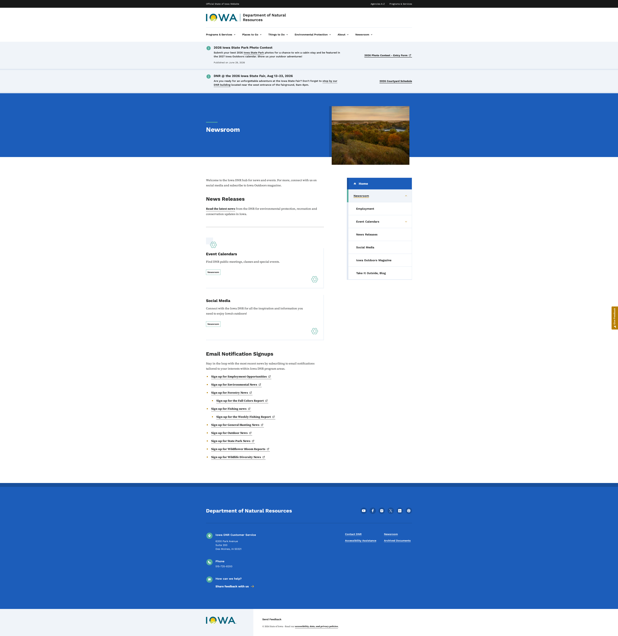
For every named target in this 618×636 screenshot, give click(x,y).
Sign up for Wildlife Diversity (236, 457)
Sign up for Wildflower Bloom (238, 449)
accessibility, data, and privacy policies (316, 626)
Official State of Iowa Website (222, 4)
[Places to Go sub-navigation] (260, 35)
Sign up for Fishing (229, 409)
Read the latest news (220, 209)
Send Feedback (271, 619)
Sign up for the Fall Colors (240, 401)
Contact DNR (353, 534)
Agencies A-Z (378, 4)
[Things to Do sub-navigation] (287, 35)
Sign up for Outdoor (229, 433)
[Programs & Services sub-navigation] (234, 35)
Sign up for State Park (230, 441)
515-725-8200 (223, 566)
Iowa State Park (254, 52)
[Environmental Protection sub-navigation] (330, 35)
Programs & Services (400, 4)
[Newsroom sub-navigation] (371, 35)
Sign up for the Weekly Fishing (243, 417)
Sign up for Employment (239, 376)
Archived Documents (397, 540)
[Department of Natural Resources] (222, 17)
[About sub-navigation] (347, 35)
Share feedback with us (232, 586)
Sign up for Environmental (234, 385)
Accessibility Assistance (360, 540)
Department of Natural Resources (264, 17)
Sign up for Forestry (229, 393)
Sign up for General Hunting (235, 425)
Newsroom (391, 534)
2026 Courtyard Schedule (395, 81)
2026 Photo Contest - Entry (385, 55)
